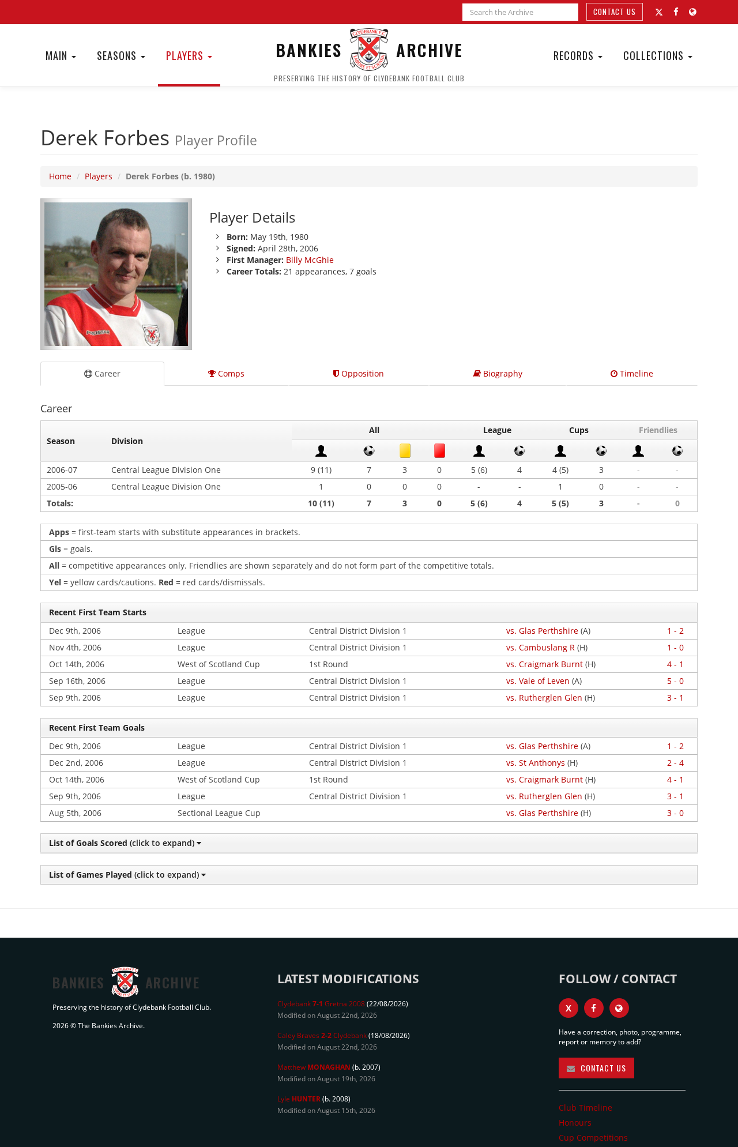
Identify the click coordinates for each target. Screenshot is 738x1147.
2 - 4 (675, 762)
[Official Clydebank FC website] (619, 1008)
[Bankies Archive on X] (659, 12)
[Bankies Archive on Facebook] (676, 12)
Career (106, 373)
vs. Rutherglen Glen (544, 697)
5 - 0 (675, 680)
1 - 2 (675, 630)
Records (575, 55)
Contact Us (614, 11)
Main (58, 55)
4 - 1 (675, 664)
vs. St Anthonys (535, 762)
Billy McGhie (310, 259)
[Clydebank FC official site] (693, 12)
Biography (501, 373)
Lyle (299, 1099)
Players (186, 55)
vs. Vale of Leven (538, 680)
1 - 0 (675, 647)
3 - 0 (675, 812)
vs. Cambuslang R (540, 647)
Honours (575, 1122)
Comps (230, 373)
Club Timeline (585, 1107)
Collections (655, 55)
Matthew (314, 1067)
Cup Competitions (593, 1137)
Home (60, 176)
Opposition (361, 373)
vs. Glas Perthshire (542, 630)
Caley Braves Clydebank (322, 1035)
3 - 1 (675, 697)
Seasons (118, 55)
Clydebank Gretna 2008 (321, 1004)
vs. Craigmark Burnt (544, 664)
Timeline (635, 373)
